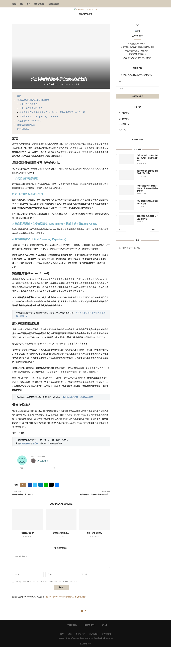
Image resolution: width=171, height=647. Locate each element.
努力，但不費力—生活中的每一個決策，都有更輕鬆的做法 (147, 157)
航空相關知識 (124, 124)
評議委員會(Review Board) (29, 120)
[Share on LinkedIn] (40, 485)
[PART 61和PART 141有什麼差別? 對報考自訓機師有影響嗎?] (126, 190)
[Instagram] (151, 3)
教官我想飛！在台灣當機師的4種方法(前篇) (147, 172)
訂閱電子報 (25, 443)
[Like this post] (24, 485)
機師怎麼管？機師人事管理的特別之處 (147, 202)
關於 (28, 4)
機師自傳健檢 (39, 4)
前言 (19, 96)
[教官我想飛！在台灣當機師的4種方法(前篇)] (126, 175)
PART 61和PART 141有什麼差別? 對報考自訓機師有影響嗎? (147, 188)
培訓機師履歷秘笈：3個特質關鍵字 (77, 397)
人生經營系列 (124, 113)
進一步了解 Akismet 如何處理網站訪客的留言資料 (65, 597)
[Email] (154, 3)
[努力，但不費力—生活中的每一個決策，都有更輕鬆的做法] (126, 159)
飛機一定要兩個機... (94, 533)
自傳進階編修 (53, 4)
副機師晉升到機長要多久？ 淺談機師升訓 (147, 217)
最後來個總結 (23, 129)
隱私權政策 (93, 634)
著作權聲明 (106, 634)
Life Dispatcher (51, 84)
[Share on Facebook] (30, 485)
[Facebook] (148, 3)
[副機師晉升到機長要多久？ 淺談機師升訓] (61, 519)
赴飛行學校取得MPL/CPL (31, 108)
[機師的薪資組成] (27, 519)
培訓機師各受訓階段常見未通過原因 (33, 100)
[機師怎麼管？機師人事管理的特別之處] (126, 205)
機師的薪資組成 (28, 533)
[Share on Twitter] (35, 485)
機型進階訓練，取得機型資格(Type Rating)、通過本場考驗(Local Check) (52, 112)
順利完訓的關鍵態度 (26, 125)
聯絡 (21, 4)
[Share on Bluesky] (57, 485)
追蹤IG (35, 443)
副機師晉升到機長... (61, 533)
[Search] (157, 3)
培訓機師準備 (124, 119)
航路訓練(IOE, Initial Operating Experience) (39, 116)
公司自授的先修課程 (29, 104)
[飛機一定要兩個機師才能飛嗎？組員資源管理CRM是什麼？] (94, 519)
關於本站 (122, 130)
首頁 (14, 4)
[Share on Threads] (51, 485)
